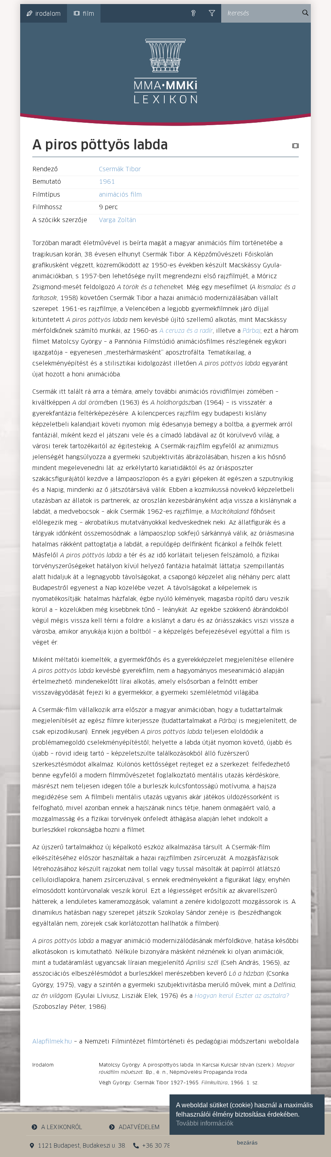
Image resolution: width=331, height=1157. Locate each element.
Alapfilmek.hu (52, 1042)
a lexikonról (61, 1127)
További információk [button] (204, 1123)
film (88, 14)
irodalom (48, 14)
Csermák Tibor (120, 169)
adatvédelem (139, 1127)
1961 (107, 182)
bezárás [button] (247, 1142)
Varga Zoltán (117, 220)
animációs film (120, 195)
